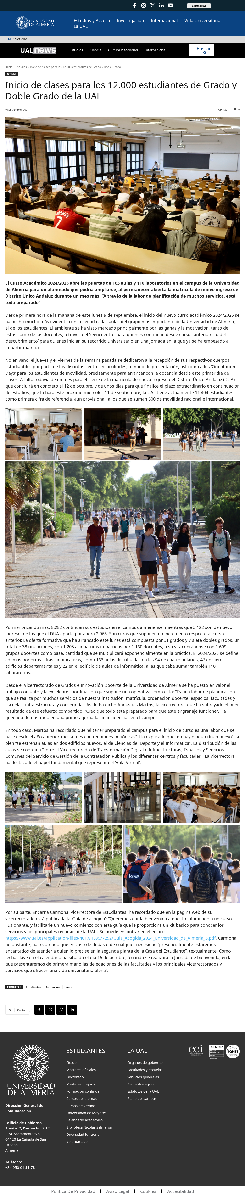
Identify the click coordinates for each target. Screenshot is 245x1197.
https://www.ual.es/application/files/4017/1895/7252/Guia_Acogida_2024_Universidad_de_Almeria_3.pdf (110, 938)
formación (53, 987)
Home (68, 987)
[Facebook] (134, 5)
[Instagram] (143, 5)
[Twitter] (152, 5)
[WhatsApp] (61, 1010)
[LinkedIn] (161, 5)
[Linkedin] (72, 1010)
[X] (50, 1010)
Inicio (8, 67)
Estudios (21, 67)
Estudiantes (33, 987)
